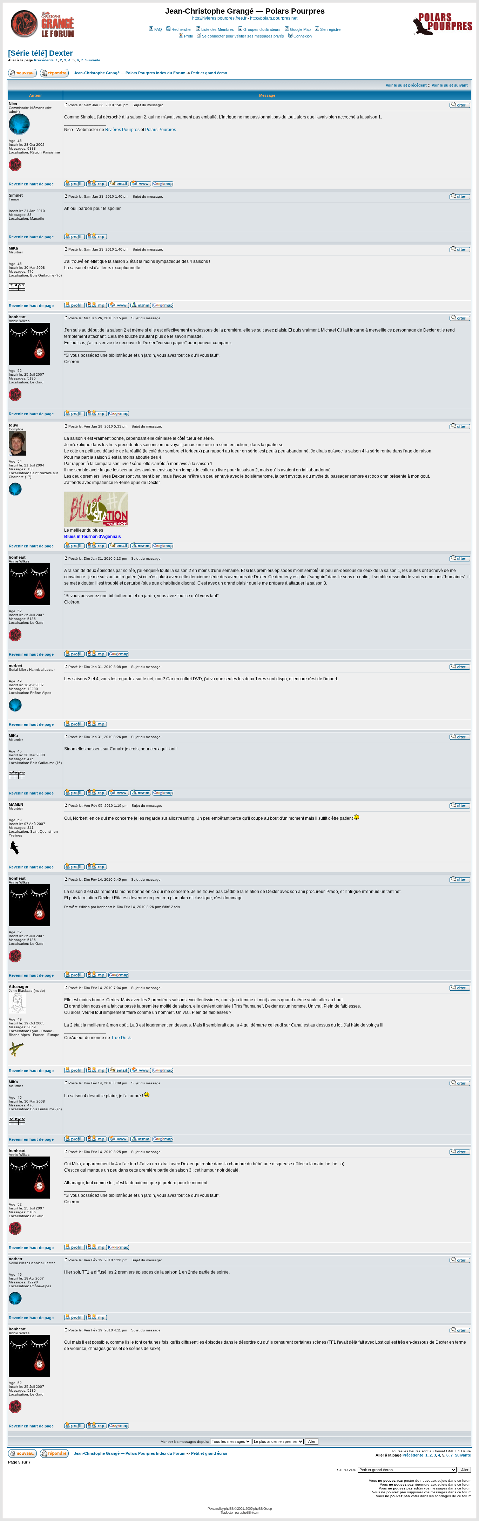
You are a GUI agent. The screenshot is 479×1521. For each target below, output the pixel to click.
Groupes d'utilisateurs (262, 29)
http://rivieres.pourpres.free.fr (219, 18)
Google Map (300, 29)
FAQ (158, 29)
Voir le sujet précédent (406, 85)
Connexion (303, 36)
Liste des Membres (217, 29)
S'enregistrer (331, 29)
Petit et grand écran (209, 73)
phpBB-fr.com (250, 1512)
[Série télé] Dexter (40, 53)
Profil (188, 36)
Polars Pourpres (160, 129)
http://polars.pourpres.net (273, 18)
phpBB (229, 1508)
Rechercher (181, 29)
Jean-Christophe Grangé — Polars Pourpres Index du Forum (129, 73)
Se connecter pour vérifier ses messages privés (243, 36)
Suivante (92, 60)
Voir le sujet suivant (450, 85)
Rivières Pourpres (122, 129)
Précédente (44, 60)
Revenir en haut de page (31, 184)
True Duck (121, 1037)
